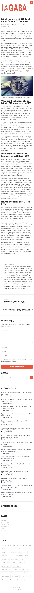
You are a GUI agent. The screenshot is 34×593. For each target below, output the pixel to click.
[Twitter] (16, 589)
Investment (5, 559)
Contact (3, 531)
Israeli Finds (14, 559)
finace (25, 552)
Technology (14, 576)
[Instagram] (18, 589)
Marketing (26, 569)
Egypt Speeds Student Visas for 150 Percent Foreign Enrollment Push (16, 450)
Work (22, 580)
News (8, 24)
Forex (10, 555)
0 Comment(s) (5, 26)
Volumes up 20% (13, 580)
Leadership (18, 569)
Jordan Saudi (16, 566)
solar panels (5, 576)
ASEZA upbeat (27, 545)
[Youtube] (20, 589)
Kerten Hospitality (7, 569)
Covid (20, 549)
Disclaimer (4, 526)
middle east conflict (7, 573)
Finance (4, 555)
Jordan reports (6, 566)
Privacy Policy (5, 522)
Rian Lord (9, 264)
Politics (26, 573)
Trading (4, 580)
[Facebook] (14, 589)
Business (4, 549)
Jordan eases (6, 562)
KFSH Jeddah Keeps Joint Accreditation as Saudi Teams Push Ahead (15, 436)
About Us (4, 520)
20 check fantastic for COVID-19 (11, 545)
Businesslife (13, 549)
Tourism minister (25, 576)
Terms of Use (5, 524)
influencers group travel (21, 555)
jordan (22, 559)
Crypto (5, 24)
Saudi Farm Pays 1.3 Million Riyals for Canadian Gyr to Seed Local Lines (16, 486)
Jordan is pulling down (18, 562)
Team (2, 528)
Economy (4, 552)
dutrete (26, 549)
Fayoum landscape (15, 552)
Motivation (19, 573)
